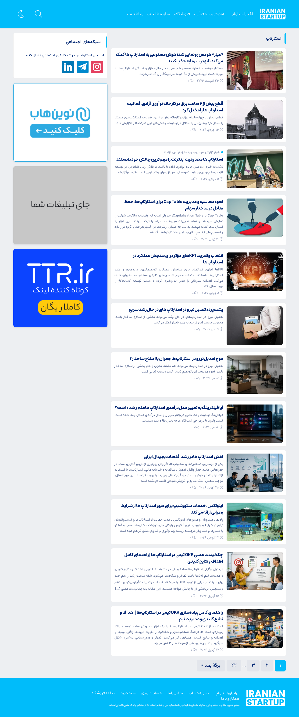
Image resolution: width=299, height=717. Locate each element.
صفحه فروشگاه (103, 693)
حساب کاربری (151, 693)
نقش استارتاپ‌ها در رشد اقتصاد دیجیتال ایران (183, 457)
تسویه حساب (199, 693)
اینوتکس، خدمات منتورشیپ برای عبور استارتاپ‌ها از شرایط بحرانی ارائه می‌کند (172, 509)
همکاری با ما (230, 698)
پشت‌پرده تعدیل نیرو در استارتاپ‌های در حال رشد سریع (176, 309)
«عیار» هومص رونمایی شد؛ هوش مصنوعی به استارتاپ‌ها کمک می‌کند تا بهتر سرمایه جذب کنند (169, 57)
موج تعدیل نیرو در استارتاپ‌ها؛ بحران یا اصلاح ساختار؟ (176, 358)
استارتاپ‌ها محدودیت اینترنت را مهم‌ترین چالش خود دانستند (169, 159)
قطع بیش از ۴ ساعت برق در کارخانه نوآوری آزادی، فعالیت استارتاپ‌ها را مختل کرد (175, 107)
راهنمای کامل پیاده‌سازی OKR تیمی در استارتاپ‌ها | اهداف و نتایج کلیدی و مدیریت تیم (171, 615)
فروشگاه (182, 14)
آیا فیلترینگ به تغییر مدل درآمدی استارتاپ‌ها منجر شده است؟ (169, 408)
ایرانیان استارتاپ (227, 693)
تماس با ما (175, 693)
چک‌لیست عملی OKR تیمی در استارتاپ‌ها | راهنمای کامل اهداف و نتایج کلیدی (173, 558)
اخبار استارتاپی (241, 14)
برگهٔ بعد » (210, 665)
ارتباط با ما (136, 14)
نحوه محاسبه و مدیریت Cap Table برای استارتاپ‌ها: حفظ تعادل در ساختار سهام (173, 205)
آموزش (218, 14)
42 (234, 665)
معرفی (201, 14)
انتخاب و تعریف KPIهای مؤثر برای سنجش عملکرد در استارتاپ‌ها (178, 259)
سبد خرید (128, 693)
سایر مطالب (160, 14)
